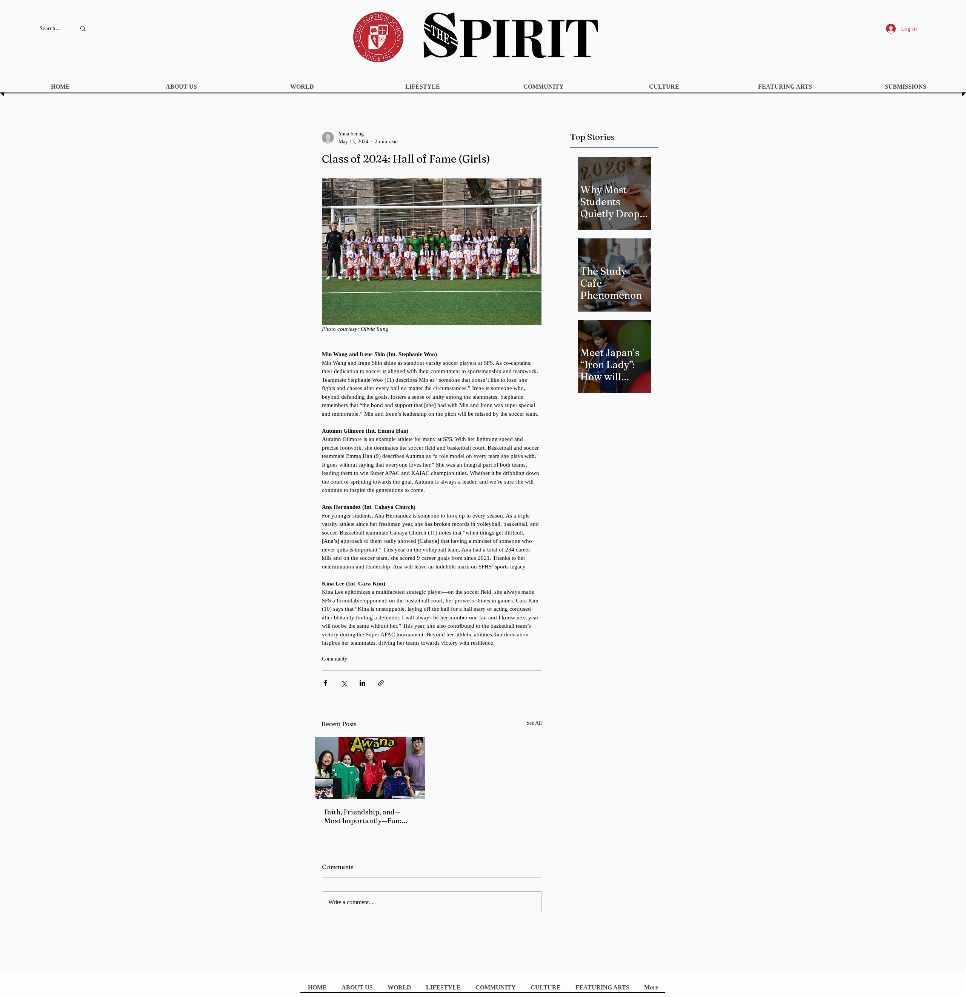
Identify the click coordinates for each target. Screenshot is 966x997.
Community (334, 659)
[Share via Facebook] (325, 683)
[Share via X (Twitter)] (344, 683)
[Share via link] (381, 683)
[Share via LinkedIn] (362, 683)
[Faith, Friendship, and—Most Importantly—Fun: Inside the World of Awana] (370, 768)
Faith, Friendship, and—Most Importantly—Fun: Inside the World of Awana (367, 816)
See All (534, 723)
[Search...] (83, 28)
